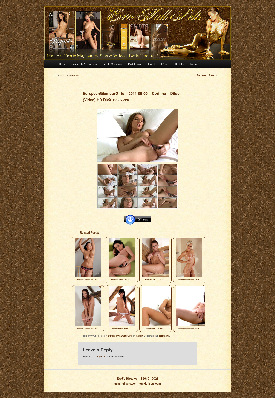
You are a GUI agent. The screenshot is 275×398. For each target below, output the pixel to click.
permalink (164, 335)
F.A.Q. (151, 64)
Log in (193, 64)
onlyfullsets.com (150, 383)
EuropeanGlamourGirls (120, 335)
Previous (200, 75)
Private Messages (112, 64)
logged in (101, 356)
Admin (139, 335)
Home (62, 64)
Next (213, 75)
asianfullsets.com (125, 383)
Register (179, 64)
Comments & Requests (84, 64)
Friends (165, 64)
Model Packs (135, 64)
